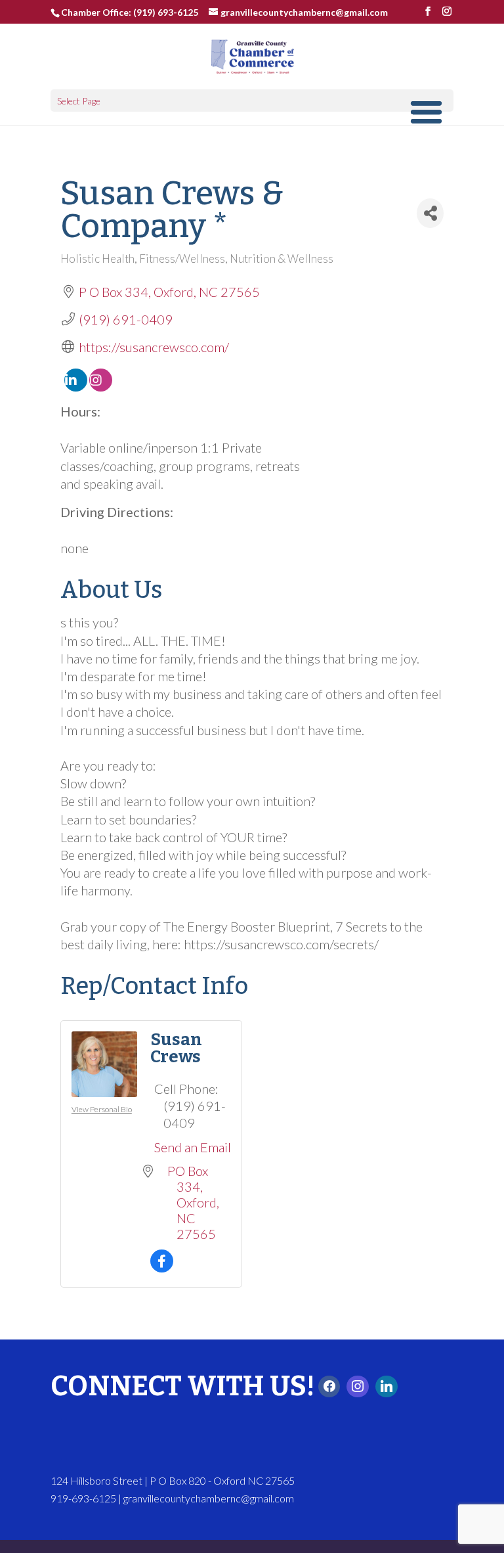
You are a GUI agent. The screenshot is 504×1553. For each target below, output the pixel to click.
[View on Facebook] (161, 1267)
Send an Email (192, 1147)
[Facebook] (329, 1386)
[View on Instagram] (100, 386)
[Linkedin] (386, 1386)
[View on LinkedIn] (75, 386)
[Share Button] (430, 213)
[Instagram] (357, 1386)
